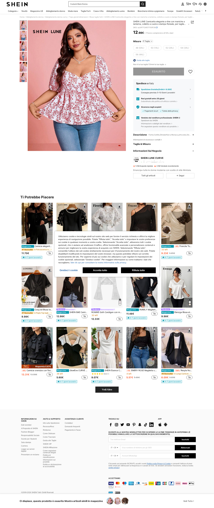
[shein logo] (17, 4)
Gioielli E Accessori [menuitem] (184, 11)
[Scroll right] (206, 11)
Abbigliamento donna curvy (56, 17)
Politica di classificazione (49, 456)
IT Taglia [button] (146, 41)
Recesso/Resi (48, 427)
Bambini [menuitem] (131, 11)
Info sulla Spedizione (51, 423)
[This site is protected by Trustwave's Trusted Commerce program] (110, 493)
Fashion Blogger (27, 432)
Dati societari (26, 425)
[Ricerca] (143, 4)
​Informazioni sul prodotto (49, 461)
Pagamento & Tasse (73, 430)
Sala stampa (26, 442)
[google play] (165, 426)
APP (160, 419)
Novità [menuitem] (24, 11)
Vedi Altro (107, 389)
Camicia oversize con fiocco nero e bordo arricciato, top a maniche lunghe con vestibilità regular (37, 370)
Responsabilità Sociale (30, 435)
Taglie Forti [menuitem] (86, 11)
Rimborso (47, 430)
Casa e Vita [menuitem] (98, 11)
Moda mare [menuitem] (73, 11)
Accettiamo (114, 478)
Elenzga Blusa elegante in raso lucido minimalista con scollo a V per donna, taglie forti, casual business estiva (177, 312)
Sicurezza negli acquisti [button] (151, 107)
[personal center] (182, 4)
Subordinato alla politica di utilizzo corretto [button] (158, 101)
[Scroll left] (202, 11)
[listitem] (37, 231)
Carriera (24, 446)
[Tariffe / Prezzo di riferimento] (145, 33)
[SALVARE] (190, 71)
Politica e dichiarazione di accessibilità (52, 465)
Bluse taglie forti (96, 17)
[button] (200, 4)
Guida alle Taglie (49, 441)
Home (22, 17)
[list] (131, 424)
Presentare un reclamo (30, 455)
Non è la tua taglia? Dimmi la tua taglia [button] (149, 64)
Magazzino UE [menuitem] (36, 11)
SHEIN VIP (47, 444)
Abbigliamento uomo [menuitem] (115, 11)
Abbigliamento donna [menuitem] (55, 11)
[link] (188, 4)
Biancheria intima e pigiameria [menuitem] (151, 11)
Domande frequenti (72, 427)
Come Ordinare (49, 434)
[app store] (160, 426)
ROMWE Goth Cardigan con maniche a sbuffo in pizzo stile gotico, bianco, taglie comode (107, 312)
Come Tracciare (49, 437)
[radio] (140, 47)
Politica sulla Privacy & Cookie (159, 464)
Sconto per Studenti (29, 439)
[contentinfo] (152, 485)
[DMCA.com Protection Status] (117, 493)
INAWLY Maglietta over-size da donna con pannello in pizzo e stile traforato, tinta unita (142, 309)
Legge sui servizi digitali (28, 450)
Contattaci (69, 423)
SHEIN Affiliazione (50, 447)
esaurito (158, 71)
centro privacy (113, 468)
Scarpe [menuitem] (170, 11)
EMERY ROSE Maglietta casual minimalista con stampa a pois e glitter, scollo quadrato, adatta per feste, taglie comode (142, 370)
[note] (32, 257)
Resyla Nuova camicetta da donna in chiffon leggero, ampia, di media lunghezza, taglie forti (177, 370)
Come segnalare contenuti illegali (49, 452)
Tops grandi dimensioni (78, 17)
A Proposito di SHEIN (29, 428)
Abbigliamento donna (34, 17)
